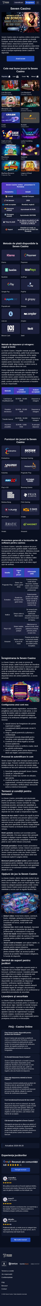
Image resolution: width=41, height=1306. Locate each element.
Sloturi (33, 76)
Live (14, 76)
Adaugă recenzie (20, 1169)
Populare (4, 76)
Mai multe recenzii (20, 1239)
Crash (24, 76)
